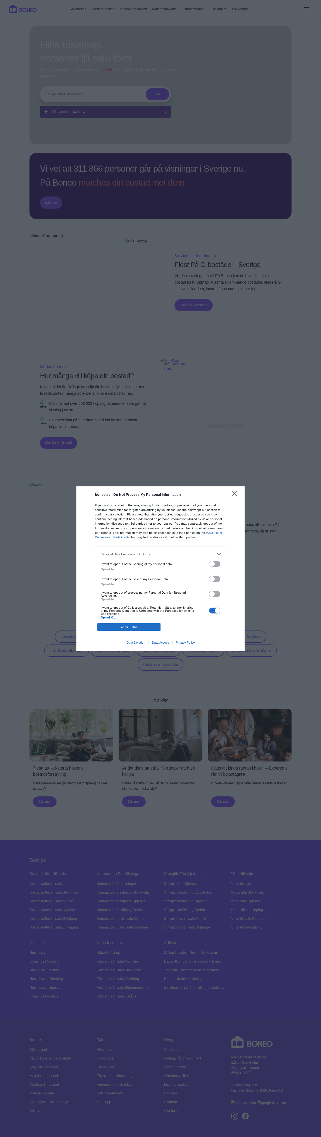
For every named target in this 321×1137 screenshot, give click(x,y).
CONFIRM (129, 627)
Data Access (160, 642)
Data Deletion (135, 642)
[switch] (214, 564)
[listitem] (160, 554)
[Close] (236, 495)
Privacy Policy (185, 642)
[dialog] (160, 568)
